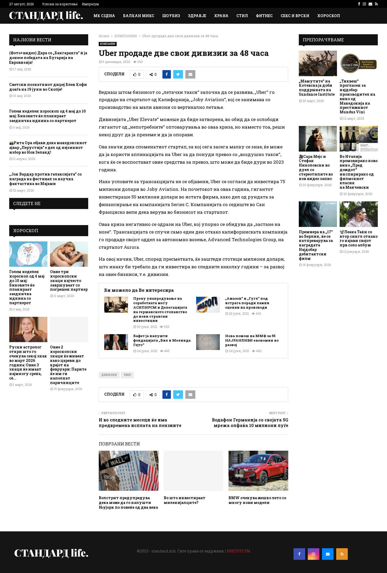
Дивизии (109, 375)
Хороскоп (328, 15)
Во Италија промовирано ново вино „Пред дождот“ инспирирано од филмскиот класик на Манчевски (359, 172)
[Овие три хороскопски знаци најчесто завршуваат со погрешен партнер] (69, 254)
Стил (242, 15)
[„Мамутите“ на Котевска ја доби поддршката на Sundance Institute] (318, 63)
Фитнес (264, 15)
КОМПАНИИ (107, 44)
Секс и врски (295, 15)
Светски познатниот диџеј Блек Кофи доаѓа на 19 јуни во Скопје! (48, 87)
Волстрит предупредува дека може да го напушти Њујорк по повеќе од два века (128, 502)
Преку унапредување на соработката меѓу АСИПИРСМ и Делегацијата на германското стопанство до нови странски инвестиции (160, 309)
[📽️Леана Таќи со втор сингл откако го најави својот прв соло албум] (359, 214)
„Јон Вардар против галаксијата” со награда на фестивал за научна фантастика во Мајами (45, 179)
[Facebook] (299, 554)
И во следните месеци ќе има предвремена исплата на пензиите (140, 422)
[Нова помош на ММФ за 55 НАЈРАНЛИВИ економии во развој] (208, 342)
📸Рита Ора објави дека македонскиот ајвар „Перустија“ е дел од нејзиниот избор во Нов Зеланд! (48, 147)
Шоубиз (171, 15)
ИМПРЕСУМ (238, 550)
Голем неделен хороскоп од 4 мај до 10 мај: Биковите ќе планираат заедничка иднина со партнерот (47, 116)
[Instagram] (313, 554)
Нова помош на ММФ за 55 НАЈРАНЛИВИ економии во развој (252, 340)
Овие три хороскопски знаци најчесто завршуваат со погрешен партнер (69, 280)
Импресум (90, 4)
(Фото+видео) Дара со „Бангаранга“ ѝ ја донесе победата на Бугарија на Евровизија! (48, 57)
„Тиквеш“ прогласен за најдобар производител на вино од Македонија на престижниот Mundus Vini (357, 97)
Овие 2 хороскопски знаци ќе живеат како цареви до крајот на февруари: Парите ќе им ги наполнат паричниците (68, 364)
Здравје (197, 15)
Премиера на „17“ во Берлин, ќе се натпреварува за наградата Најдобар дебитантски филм (316, 245)
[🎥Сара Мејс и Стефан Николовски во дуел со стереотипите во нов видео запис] (318, 139)
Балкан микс (138, 15)
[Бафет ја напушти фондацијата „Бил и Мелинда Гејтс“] (116, 342)
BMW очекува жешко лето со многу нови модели (257, 500)
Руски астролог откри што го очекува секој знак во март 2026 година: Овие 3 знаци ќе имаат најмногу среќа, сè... (28, 362)
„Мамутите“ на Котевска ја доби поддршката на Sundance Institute (317, 88)
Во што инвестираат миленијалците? (184, 500)
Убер (127, 375)
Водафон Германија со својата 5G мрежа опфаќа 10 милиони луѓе (250, 422)
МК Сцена (104, 15)
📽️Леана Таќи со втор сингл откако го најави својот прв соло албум (359, 238)
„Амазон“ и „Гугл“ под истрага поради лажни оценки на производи (247, 303)
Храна (221, 15)
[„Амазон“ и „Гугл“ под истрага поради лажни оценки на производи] (208, 305)
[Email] (328, 554)
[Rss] (342, 554)
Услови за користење (59, 4)
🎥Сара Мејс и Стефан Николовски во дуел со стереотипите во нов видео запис (316, 167)
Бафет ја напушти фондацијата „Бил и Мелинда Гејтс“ (162, 340)
